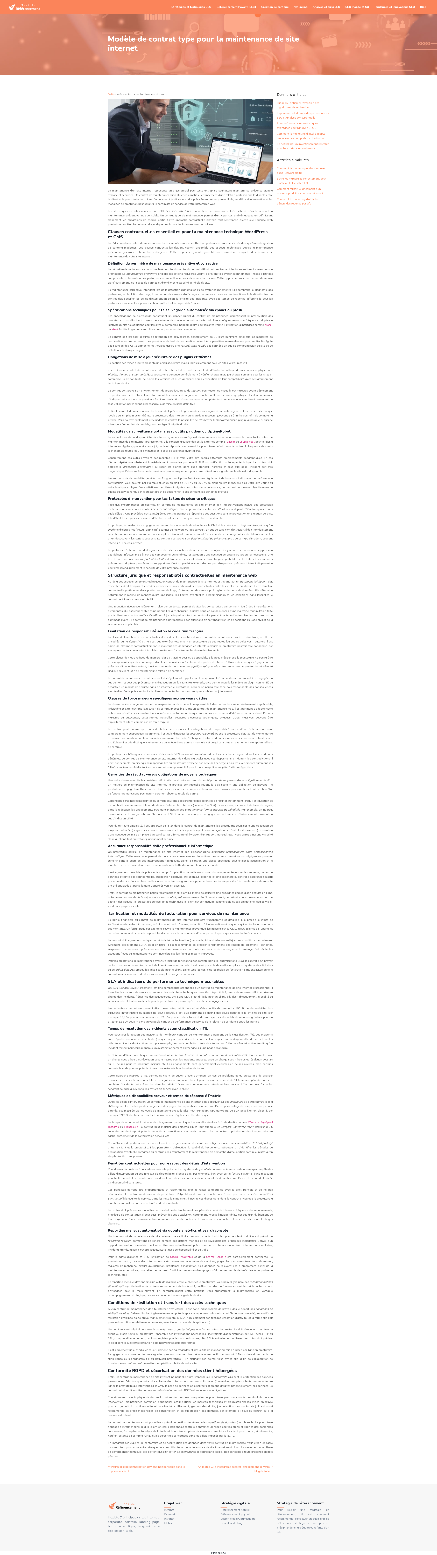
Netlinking (300, 7)
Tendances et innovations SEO (394, 7)
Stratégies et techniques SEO (191, 7)
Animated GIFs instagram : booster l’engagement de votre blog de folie (234, 1469)
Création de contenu (274, 7)
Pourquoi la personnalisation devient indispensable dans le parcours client (148, 1469)
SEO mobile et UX (357, 7)
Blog (423, 7)
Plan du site (218, 1552)
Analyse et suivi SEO (326, 7)
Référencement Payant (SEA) (236, 7)
